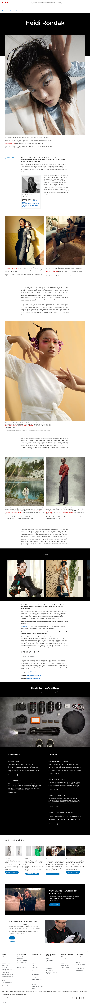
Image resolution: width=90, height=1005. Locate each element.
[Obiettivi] (34, 6)
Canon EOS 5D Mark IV (35, 142)
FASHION (45, 17)
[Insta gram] (76, 998)
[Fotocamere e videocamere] (28, 6)
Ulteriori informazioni (11, 872)
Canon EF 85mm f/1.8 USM (57, 779)
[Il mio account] (83, 2)
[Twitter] (83, 998)
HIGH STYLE (45, 554)
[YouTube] (86, 998)
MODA (47, 858)
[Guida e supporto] (68, 6)
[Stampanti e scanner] (46, 6)
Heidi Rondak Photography (34, 675)
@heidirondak (32, 672)
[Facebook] (72, 998)
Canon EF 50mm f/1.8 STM (26, 425)
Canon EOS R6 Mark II (15, 781)
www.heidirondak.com (33, 678)
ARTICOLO (7, 858)
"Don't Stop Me (25, 626)
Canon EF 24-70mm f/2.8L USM (14, 512)
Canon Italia (5, 998)
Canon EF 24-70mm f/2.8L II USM (22, 270)
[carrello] (87, 2)
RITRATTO (27, 858)
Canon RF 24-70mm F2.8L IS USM (30, 203)
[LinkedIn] (79, 998)
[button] (79, 578)
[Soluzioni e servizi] (57, 6)
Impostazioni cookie (21, 994)
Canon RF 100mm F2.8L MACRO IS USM (61, 812)
